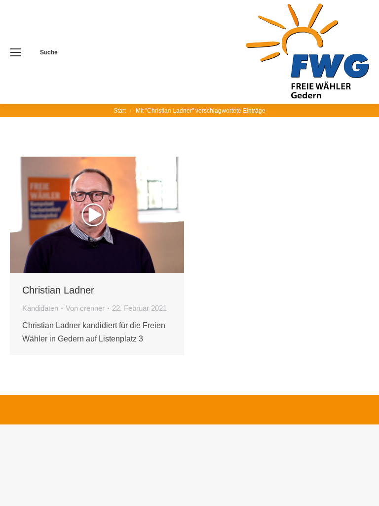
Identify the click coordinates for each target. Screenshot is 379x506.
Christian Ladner (58, 290)
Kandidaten (40, 308)
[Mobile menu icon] (16, 52)
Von (85, 308)
